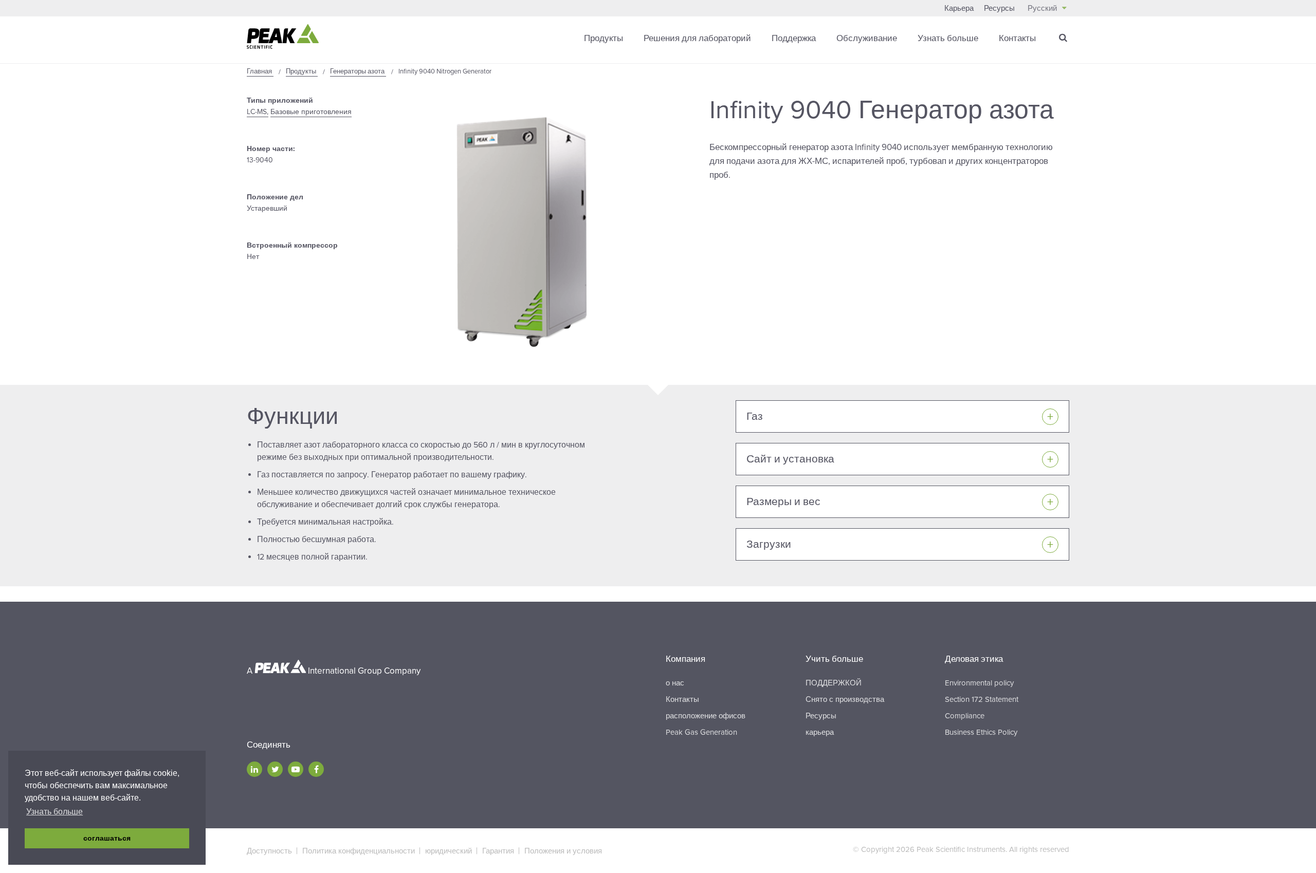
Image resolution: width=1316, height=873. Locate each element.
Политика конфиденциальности (358, 851)
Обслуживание (866, 38)
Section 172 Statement (981, 699)
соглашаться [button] (107, 838)
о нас (675, 683)
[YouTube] (295, 769)
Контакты (1017, 38)
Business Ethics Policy (981, 732)
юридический (448, 851)
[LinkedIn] (254, 769)
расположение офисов (705, 715)
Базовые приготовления (311, 111)
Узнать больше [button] (54, 811)
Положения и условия (563, 851)
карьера (820, 732)
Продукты (603, 38)
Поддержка (794, 38)
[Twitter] (275, 769)
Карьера (959, 8)
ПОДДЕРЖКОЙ (834, 683)
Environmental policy (979, 683)
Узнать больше (948, 38)
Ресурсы (999, 8)
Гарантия (498, 851)
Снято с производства (845, 699)
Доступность (269, 851)
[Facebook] (316, 769)
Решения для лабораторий (697, 38)
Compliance (964, 715)
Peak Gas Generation (701, 732)
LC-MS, (257, 111)
